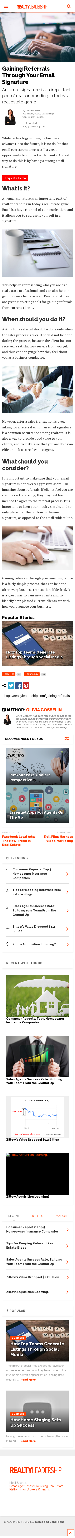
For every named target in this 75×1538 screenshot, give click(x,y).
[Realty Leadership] (29, 9)
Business (18, 1338)
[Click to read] (37, 766)
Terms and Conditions (49, 1522)
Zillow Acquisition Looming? (28, 1196)
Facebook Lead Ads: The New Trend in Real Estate (18, 841)
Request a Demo (15, 178)
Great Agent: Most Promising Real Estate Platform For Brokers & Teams (36, 1487)
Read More (28, 1379)
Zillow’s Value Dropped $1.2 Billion (32, 1139)
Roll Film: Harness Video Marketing (58, 839)
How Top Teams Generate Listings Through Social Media (37, 1349)
